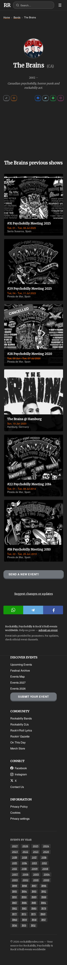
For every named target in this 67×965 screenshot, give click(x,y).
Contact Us (17, 787)
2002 (25, 880)
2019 (14, 857)
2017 (34, 857)
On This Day (18, 742)
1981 (24, 908)
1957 (43, 919)
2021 (35, 851)
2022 (25, 851)
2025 (35, 846)
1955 (24, 925)
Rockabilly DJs (19, 724)
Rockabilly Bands (21, 718)
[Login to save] (14, 98)
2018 (24, 857)
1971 (33, 914)
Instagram (21, 774)
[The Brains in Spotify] (53, 98)
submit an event (48, 630)
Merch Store (17, 748)
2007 (15, 874)
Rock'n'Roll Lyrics (21, 730)
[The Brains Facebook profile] (38, 98)
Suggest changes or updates (33, 593)
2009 (34, 868)
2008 (45, 868)
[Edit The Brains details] (6, 98)
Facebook (21, 768)
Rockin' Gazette (20, 736)
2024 (46, 846)
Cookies (15, 813)
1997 (34, 885)
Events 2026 (18, 688)
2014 (24, 863)
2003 (15, 880)
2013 (34, 863)
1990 (24, 897)
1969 (42, 914)
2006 (25, 874)
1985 (33, 902)
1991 (14, 897)
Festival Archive (20, 670)
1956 (14, 925)
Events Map (17, 676)
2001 (35, 880)
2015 (14, 863)
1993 (34, 891)
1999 (14, 885)
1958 (34, 919)
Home (6, 17)
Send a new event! (24, 574)
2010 (24, 868)
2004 (47, 874)
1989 (33, 897)
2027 (15, 846)
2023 (15, 851)
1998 (24, 885)
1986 (24, 902)
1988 (43, 897)
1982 (14, 908)
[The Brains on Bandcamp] (45, 98)
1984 (43, 902)
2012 (44, 863)
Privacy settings (20, 819)
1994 (24, 891)
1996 (43, 885)
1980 (33, 908)
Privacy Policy (19, 807)
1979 (43, 908)
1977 (14, 914)
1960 (14, 919)
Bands (17, 17)
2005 (36, 874)
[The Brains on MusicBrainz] (61, 98)
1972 (23, 914)
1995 (14, 891)
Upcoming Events (21, 664)
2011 (14, 868)
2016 (43, 857)
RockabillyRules (7, 5)
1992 (43, 891)
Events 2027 (18, 682)
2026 (25, 846)
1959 (24, 919)
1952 (33, 925)
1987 (14, 902)
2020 (46, 851)
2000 (46, 880)
